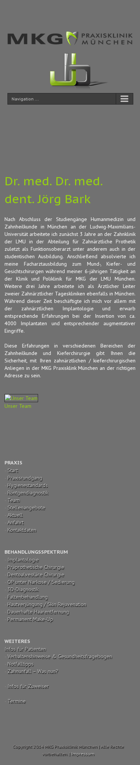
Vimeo (90, 10)
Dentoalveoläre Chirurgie (35, 574)
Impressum (82, 753)
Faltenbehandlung (27, 596)
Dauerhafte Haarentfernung (38, 611)
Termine (16, 701)
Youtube (59, 12)
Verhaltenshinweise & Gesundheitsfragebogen (59, 656)
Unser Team (17, 406)
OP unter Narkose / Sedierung (41, 582)
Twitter (44, 10)
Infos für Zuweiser (28, 686)
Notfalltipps (20, 663)
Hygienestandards (27, 485)
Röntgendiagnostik (27, 492)
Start (12, 470)
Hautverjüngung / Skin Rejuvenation (46, 604)
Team (13, 500)
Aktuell (15, 515)
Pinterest (75, 11)
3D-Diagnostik (22, 589)
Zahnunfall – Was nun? (32, 671)
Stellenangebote (26, 507)
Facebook (31, 10)
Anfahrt (15, 522)
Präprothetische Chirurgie (35, 567)
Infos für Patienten (25, 649)
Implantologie (23, 559)
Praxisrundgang (24, 477)
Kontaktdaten (21, 529)
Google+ (106, 10)
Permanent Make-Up (30, 619)
